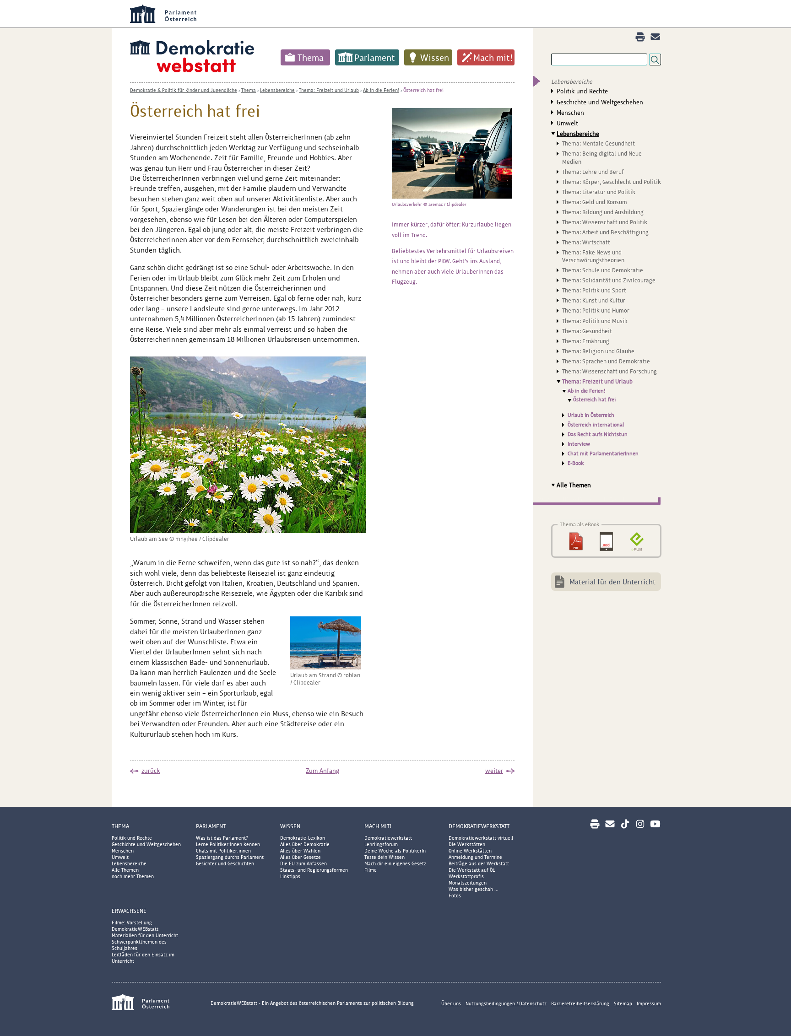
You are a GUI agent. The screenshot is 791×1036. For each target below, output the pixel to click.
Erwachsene (129, 910)
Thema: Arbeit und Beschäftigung (605, 232)
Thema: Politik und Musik (595, 321)
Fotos (455, 895)
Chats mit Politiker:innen (223, 850)
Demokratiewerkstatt (388, 838)
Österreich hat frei (423, 90)
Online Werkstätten (470, 850)
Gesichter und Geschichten (225, 863)
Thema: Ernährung (585, 341)
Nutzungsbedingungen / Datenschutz (506, 1003)
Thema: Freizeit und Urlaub (329, 90)
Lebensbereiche (277, 90)
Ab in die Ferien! (381, 90)
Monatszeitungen (468, 882)
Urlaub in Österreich (591, 415)
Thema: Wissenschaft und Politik (604, 222)
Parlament (374, 58)
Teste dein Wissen (384, 857)
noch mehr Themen (133, 876)
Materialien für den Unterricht (145, 935)
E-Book (576, 463)
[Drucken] (640, 37)
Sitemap (623, 1003)
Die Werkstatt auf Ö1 (472, 870)
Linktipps (290, 876)
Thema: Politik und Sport (594, 290)
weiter (494, 770)
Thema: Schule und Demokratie (602, 270)
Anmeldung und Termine (475, 857)
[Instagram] (640, 824)
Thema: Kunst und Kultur (593, 300)
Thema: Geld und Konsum (594, 202)
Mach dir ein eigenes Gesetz (395, 863)
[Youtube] (655, 824)
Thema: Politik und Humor (595, 310)
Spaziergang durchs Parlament (230, 857)
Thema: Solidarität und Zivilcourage (609, 280)
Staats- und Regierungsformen (314, 870)
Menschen (570, 112)
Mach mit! (493, 58)
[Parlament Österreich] (414, 14)
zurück (150, 770)
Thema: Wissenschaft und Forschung (609, 371)
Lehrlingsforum (381, 844)
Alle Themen (574, 485)
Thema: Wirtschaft (586, 242)
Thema (311, 58)
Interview (579, 444)
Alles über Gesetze (300, 857)
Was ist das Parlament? (222, 838)
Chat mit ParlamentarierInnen (603, 453)
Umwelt (567, 123)
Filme (370, 870)
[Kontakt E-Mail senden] (655, 37)
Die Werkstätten (467, 844)
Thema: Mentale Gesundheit (598, 143)
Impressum (649, 1003)
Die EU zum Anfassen (303, 863)
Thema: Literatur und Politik (598, 192)
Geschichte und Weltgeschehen (600, 102)
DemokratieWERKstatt (479, 826)
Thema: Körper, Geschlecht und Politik (611, 181)
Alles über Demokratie (305, 844)
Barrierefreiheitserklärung (580, 1003)
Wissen (434, 58)
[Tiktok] (625, 824)
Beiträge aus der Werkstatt (479, 863)
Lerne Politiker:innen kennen (228, 844)
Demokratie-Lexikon (302, 838)
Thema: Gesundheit (587, 331)
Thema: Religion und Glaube (598, 351)
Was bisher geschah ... (473, 889)
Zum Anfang (322, 770)
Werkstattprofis (466, 876)
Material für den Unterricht (612, 581)
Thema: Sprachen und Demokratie (606, 361)
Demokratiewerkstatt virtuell (481, 838)
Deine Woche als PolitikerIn (395, 850)
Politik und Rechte (582, 91)
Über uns (451, 1003)
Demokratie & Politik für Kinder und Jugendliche (183, 90)
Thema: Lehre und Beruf (593, 171)
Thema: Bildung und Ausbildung (603, 212)
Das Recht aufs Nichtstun (598, 434)
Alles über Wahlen (300, 850)
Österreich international (596, 424)
